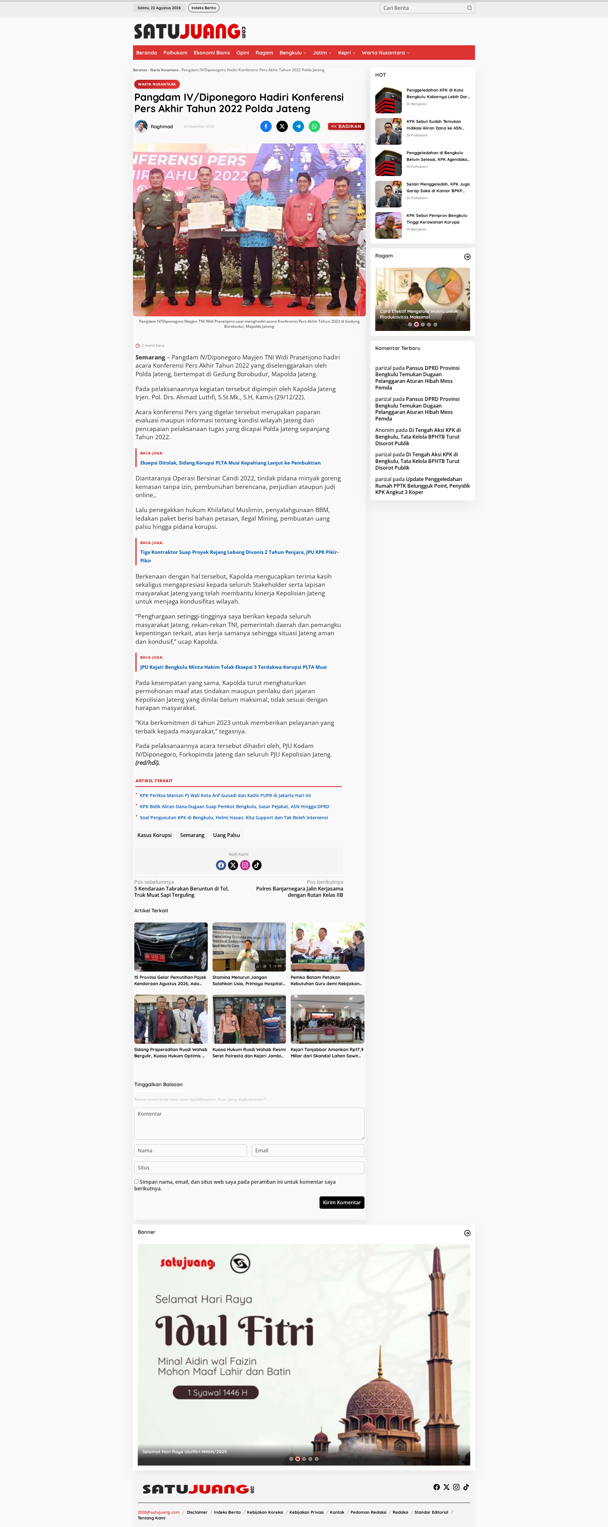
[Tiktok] (257, 865)
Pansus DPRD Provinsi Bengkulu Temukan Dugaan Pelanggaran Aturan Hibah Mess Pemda (417, 377)
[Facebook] (221, 865)
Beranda (140, 69)
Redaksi (400, 1512)
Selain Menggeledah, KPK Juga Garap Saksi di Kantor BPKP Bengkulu (438, 187)
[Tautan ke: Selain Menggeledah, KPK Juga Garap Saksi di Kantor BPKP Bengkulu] (388, 193)
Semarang (192, 835)
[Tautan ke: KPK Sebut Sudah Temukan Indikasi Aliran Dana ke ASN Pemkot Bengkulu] (388, 130)
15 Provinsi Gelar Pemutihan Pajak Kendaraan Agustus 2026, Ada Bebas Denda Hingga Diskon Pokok (170, 980)
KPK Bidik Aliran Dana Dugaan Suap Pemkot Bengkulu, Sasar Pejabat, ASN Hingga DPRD (234, 806)
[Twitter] (233, 865)
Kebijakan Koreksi (265, 1512)
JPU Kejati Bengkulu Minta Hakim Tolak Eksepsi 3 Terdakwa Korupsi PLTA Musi (233, 667)
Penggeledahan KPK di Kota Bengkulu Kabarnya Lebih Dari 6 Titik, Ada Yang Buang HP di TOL (437, 93)
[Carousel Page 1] (410, 324)
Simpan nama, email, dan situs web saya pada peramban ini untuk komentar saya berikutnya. (235, 1185)
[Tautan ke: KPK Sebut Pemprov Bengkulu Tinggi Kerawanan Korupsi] (388, 224)
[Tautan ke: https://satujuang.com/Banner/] (467, 1233)
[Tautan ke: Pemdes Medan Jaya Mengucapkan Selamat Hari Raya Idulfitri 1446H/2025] (304, 1355)
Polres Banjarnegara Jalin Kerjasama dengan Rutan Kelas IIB (299, 889)
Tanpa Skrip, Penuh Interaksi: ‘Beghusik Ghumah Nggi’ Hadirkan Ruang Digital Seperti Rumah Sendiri (422, 314)
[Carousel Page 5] (435, 324)
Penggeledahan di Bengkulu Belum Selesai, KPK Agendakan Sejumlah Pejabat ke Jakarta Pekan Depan (438, 156)
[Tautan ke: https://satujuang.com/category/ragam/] (467, 257)
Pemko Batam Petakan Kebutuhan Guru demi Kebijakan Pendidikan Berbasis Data (325, 980)
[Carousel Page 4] (429, 324)
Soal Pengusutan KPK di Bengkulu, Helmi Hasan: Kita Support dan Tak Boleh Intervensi (234, 817)
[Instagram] (245, 865)
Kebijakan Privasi (306, 1512)
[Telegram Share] (298, 126)
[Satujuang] (190, 31)
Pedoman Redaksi (368, 1512)
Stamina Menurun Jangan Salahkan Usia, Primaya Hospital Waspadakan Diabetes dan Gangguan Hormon (247, 980)
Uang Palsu (226, 835)
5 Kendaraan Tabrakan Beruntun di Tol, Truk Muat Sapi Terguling (181, 889)
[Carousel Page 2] (416, 324)
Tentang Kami (151, 1517)
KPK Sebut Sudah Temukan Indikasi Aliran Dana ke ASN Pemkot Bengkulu (434, 125)
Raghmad (162, 127)
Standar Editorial (431, 1512)
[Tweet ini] (282, 126)
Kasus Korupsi (154, 835)
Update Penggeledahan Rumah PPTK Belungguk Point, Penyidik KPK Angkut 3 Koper (422, 485)
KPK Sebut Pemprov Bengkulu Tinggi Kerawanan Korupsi (437, 219)
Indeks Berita (227, 1512)
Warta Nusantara (164, 69)
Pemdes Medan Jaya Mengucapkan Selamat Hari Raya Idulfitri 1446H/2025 (222, 1451)
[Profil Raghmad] (141, 126)
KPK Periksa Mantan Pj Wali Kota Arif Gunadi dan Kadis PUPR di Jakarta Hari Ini (225, 795)
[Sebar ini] (266, 126)
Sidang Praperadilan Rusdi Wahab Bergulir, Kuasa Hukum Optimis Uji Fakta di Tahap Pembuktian (170, 1053)
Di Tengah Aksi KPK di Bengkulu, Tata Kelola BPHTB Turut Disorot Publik (418, 437)
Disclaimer (197, 1512)
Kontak (337, 1512)
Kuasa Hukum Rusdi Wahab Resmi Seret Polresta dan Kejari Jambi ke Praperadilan (249, 1053)
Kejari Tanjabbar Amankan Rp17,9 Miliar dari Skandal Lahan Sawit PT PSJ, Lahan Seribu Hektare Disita (327, 1053)
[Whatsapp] (314, 126)
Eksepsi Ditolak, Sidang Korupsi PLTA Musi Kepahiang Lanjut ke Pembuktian (230, 462)
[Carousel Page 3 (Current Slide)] (423, 324)
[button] (469, 8)
